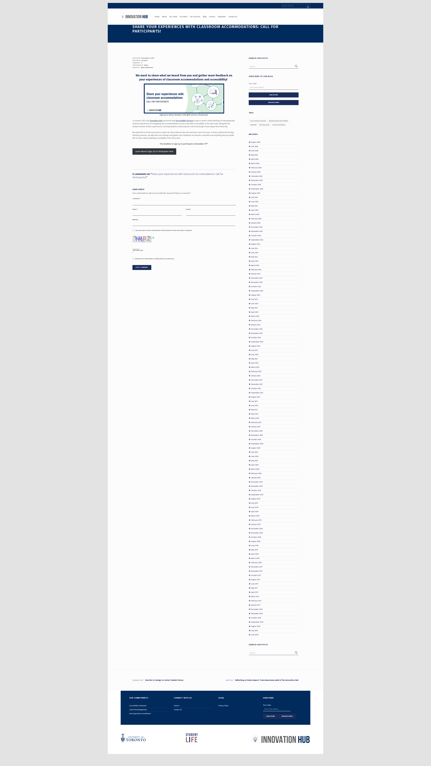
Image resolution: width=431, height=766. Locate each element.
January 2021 (255, 427)
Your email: (253, 84)
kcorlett (144, 60)
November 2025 (257, 180)
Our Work (183, 17)
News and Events (147, 67)
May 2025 (254, 206)
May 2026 (254, 155)
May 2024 (254, 257)
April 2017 (254, 592)
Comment (136, 198)
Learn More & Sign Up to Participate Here (154, 151)
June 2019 (254, 507)
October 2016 (256, 618)
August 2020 (255, 448)
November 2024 (257, 231)
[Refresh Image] (153, 237)
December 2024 (257, 227)
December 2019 (257, 482)
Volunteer (222, 17)
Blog (204, 17)
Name (135, 209)
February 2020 (256, 473)
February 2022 (256, 371)
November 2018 (257, 533)
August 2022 (255, 346)
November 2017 (257, 571)
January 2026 (256, 172)
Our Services (195, 17)
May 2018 (254, 550)
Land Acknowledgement (138, 710)
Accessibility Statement (137, 706)
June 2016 (254, 635)
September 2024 (257, 240)
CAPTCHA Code (137, 250)
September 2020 (257, 444)
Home (157, 17)
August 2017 (255, 579)
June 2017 (254, 584)
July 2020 (254, 452)
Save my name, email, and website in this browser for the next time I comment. (163, 230)
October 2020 (256, 439)
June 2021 (254, 405)
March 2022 (255, 367)
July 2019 (254, 503)
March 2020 (255, 469)
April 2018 (254, 554)
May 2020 (254, 461)
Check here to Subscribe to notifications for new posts (154, 259)
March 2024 (255, 265)
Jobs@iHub (253, 124)
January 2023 (255, 325)
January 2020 (256, 478)
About (164, 17)
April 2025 (254, 210)
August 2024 (255, 244)
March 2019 (255, 516)
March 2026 (255, 163)
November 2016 (257, 614)
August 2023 (255, 295)
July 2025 (254, 197)
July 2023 (254, 299)
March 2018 (255, 558)
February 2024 (256, 270)
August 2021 (255, 397)
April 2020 (254, 465)
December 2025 (257, 176)
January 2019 (256, 524)
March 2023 (255, 316)
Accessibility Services (184, 121)
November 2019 (257, 486)
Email (188, 209)
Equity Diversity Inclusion (258, 121)
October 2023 (256, 287)
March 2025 (255, 214)
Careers (212, 17)
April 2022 (254, 363)
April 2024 (255, 261)
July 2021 (254, 401)
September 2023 (257, 291)
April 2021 (254, 414)
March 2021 (255, 418)
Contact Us (232, 17)
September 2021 (257, 393)
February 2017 (256, 601)
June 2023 (254, 304)
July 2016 (254, 630)
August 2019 (255, 499)
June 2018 (254, 546)
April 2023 (254, 312)
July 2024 (254, 248)
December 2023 (257, 278)
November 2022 (257, 333)
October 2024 (256, 236)
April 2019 (254, 512)
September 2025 (257, 189)
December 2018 (257, 529)
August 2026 (255, 142)
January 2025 (255, 223)
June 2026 (254, 151)
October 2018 (256, 537)
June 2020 (254, 456)
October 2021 (256, 388)
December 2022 (257, 329)
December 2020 (257, 431)
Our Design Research (278, 124)
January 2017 (256, 605)
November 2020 (257, 435)
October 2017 (256, 575)
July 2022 (254, 350)
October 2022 (256, 338)
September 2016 (257, 622)
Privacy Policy (223, 706)
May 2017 (254, 588)
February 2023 (256, 320)
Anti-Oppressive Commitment (140, 714)
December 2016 (257, 609)
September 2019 (257, 495)
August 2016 (255, 626)
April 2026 (254, 159)
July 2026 (254, 146)
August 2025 (255, 193)
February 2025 (256, 219)
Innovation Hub (156, 121)
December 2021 (257, 380)
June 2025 (254, 202)
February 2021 (256, 422)
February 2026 (256, 168)
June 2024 (254, 253)
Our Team (173, 17)
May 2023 (254, 308)
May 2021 (254, 410)
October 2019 (256, 490)
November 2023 (257, 282)
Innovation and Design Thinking (278, 121)
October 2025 (256, 185)
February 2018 (256, 563)
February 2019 (256, 520)
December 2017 (257, 567)
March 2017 (255, 597)
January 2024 (256, 274)
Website (135, 219)
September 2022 (257, 342)
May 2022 (254, 359)
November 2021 (257, 384)
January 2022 (255, 376)
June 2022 (254, 354)
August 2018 (255, 541)
